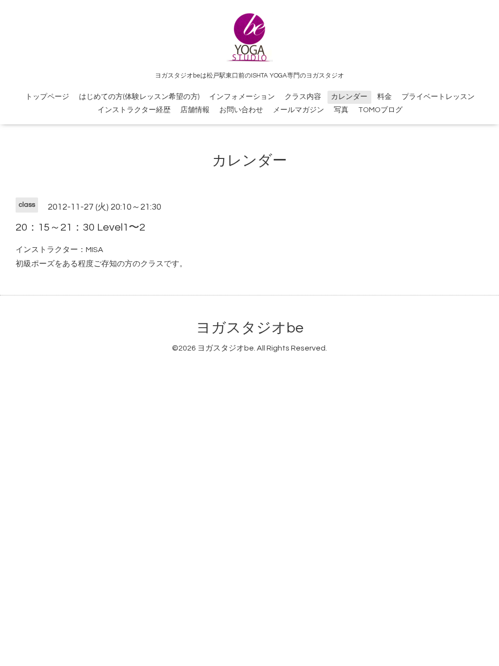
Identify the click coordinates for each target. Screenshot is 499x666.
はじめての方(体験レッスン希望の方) (139, 96)
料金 (384, 96)
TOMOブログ (380, 110)
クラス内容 (303, 96)
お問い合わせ (241, 110)
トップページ (47, 96)
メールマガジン (298, 110)
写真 (341, 110)
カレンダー (349, 96)
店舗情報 (195, 110)
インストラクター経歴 (134, 110)
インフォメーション (242, 96)
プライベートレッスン (438, 96)
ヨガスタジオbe (250, 327)
